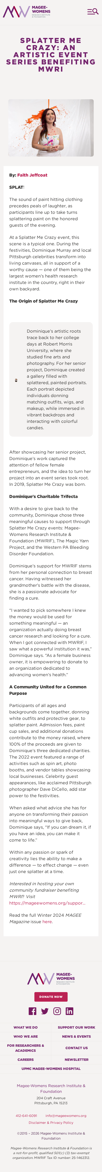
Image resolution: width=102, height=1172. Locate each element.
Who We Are (26, 1036)
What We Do (26, 1027)
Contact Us (76, 1048)
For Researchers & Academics (25, 1048)
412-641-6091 (26, 1116)
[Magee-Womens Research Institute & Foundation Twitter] (45, 1012)
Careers (26, 1060)
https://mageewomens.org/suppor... (47, 902)
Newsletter (76, 1060)
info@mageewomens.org (66, 1116)
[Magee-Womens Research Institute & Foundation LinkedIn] (69, 1013)
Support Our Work (76, 1027)
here (47, 921)
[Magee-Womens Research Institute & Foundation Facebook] (32, 1013)
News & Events (76, 1036)
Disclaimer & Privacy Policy (51, 1123)
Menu (92, 12)
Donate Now (51, 997)
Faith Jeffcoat (32, 175)
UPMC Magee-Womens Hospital (51, 1069)
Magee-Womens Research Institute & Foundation (51, 1088)
